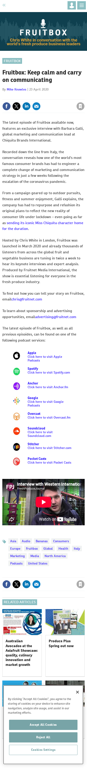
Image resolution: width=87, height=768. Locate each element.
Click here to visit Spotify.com (49, 372)
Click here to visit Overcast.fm (49, 415)
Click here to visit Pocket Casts (49, 461)
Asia (13, 541)
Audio (26, 541)
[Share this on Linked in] (26, 106)
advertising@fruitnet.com (55, 316)
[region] (43, 724)
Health (63, 548)
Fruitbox (12, 60)
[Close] (77, 692)
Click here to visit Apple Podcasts (45, 356)
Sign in (25, 96)
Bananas (42, 541)
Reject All (43, 737)
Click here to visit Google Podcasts (46, 401)
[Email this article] (36, 106)
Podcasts (16, 563)
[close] (84, 96)
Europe (15, 548)
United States (37, 563)
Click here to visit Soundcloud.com (40, 434)
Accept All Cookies (43, 725)
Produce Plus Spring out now (61, 643)
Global (48, 548)
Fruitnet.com (18, 5)
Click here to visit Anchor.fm (48, 387)
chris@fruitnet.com (26, 299)
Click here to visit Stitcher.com (49, 448)
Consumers (61, 541)
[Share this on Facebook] (6, 106)
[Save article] (80, 106)
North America (55, 556)
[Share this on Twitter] (16, 106)
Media (34, 556)
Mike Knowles (16, 89)
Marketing (17, 556)
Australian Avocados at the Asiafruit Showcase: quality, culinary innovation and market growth (22, 653)
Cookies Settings (43, 750)
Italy (77, 548)
